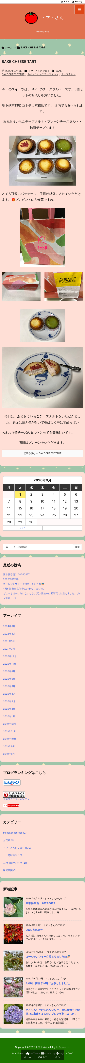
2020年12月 (9, 656)
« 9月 (23, 527)
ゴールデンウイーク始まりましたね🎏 (23, 583)
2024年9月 (9, 625)
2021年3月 (9, 648)
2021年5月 (9, 640)
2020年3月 (9, 701)
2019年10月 (9, 738)
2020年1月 (9, 716)
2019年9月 (9, 746)
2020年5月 (9, 686)
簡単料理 (15, 855)
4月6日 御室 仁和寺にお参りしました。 (24, 588)
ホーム (8, 47)
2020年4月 (9, 693)
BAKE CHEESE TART (19, 61)
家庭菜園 (9, 870)
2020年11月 (9, 663)
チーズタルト (68, 74)
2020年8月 (9, 671)
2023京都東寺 (11, 579)
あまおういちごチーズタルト (42, 74)
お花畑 (8, 840)
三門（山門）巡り (15, 862)
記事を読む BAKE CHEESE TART (42, 453)
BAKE (59, 70)
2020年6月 (9, 678)
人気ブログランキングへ (16, 799)
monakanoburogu (15, 832)
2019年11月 (9, 731)
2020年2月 (9, 708)
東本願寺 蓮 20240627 (16, 574)
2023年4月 (9, 633)
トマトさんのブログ (39, 70)
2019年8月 (9, 753)
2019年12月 (9, 723)
